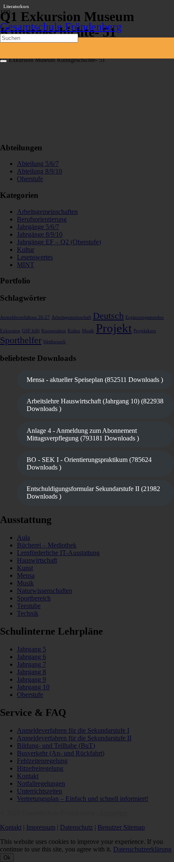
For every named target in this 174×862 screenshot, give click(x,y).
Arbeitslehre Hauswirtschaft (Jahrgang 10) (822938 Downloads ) (95, 405)
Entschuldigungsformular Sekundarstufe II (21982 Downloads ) (93, 492)
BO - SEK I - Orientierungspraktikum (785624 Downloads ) (89, 463)
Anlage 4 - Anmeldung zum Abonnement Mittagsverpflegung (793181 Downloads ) (83, 434)
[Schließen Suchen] (3, 61)
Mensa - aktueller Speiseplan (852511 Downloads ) (95, 379)
